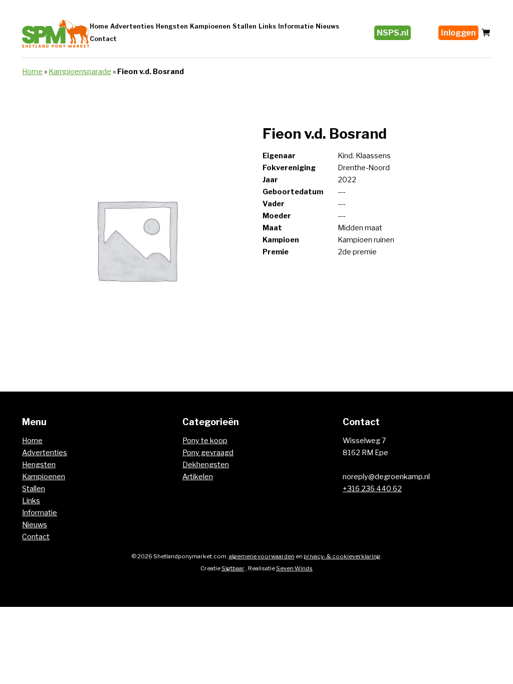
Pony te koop (204, 440)
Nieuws (327, 26)
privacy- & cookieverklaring (342, 556)
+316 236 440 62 (372, 488)
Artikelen (197, 476)
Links (267, 26)
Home (99, 26)
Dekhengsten (205, 464)
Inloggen (458, 33)
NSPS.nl (392, 33)
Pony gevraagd (207, 452)
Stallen (244, 26)
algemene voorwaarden (262, 556)
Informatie (296, 26)
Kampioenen (210, 26)
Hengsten (172, 26)
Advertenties (132, 26)
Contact (103, 39)
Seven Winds (294, 568)
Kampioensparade (80, 71)
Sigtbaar (232, 568)
